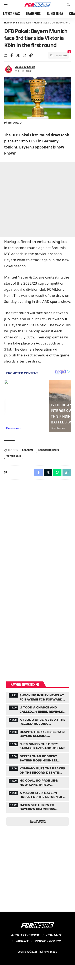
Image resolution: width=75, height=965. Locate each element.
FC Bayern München (48, 450)
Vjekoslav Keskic (25, 67)
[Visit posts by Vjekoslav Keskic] (8, 69)
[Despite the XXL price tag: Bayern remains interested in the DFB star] (37, 734)
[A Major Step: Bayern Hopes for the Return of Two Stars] (37, 795)
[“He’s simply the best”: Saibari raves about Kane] (37, 746)
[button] (7, 4)
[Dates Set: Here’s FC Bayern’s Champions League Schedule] (37, 807)
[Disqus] (37, 537)
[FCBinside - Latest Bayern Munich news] (37, 4)
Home (7, 22)
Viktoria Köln (13, 456)
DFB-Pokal (27, 450)
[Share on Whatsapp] (24, 55)
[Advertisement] (37, 199)
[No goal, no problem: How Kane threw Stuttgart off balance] (37, 782)
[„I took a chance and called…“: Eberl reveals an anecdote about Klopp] (37, 709)
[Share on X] (18, 55)
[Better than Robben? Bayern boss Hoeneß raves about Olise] (37, 758)
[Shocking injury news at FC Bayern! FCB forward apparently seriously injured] (37, 697)
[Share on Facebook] (11, 55)
